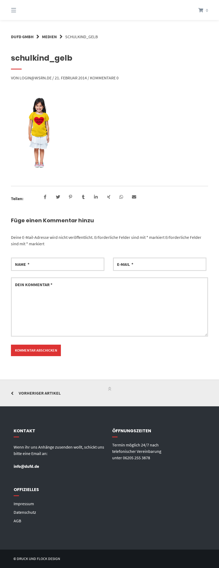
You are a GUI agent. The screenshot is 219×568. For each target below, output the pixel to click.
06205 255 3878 (136, 457)
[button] (45, 197)
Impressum (24, 503)
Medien (49, 36)
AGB (17, 520)
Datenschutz (25, 512)
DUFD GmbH (22, 36)
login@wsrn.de (35, 77)
